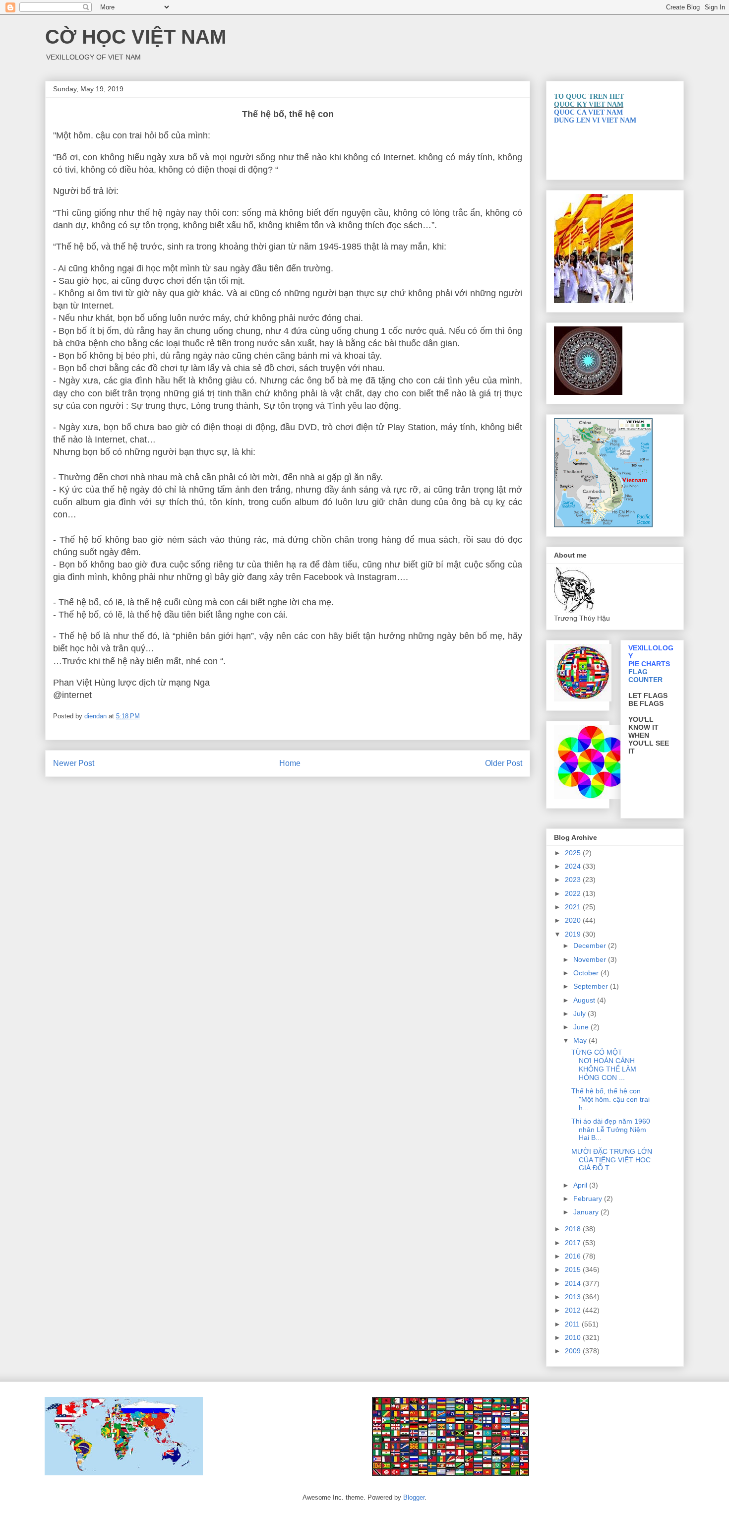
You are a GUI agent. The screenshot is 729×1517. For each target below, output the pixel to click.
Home (290, 763)
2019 (574, 934)
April (581, 1185)
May (581, 1040)
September (591, 986)
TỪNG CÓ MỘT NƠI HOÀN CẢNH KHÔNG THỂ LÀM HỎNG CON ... (603, 1064)
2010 (574, 1337)
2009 (574, 1351)
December (590, 945)
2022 (574, 893)
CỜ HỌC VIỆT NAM (135, 37)
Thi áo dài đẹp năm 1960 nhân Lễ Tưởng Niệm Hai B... (610, 1129)
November (590, 959)
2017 (574, 1243)
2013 (574, 1297)
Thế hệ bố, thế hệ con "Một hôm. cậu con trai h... (610, 1099)
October (587, 973)
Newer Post (73, 763)
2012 (574, 1310)
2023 (574, 880)
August (585, 1000)
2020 (574, 920)
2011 (573, 1324)
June (582, 1027)
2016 (574, 1256)
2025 (574, 853)
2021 (574, 907)
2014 (574, 1283)
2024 (574, 866)
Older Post (503, 763)
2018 (574, 1229)
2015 (574, 1269)
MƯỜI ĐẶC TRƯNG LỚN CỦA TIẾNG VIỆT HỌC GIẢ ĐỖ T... (611, 1159)
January (587, 1212)
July (580, 1013)
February (588, 1198)
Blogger (414, 1497)
